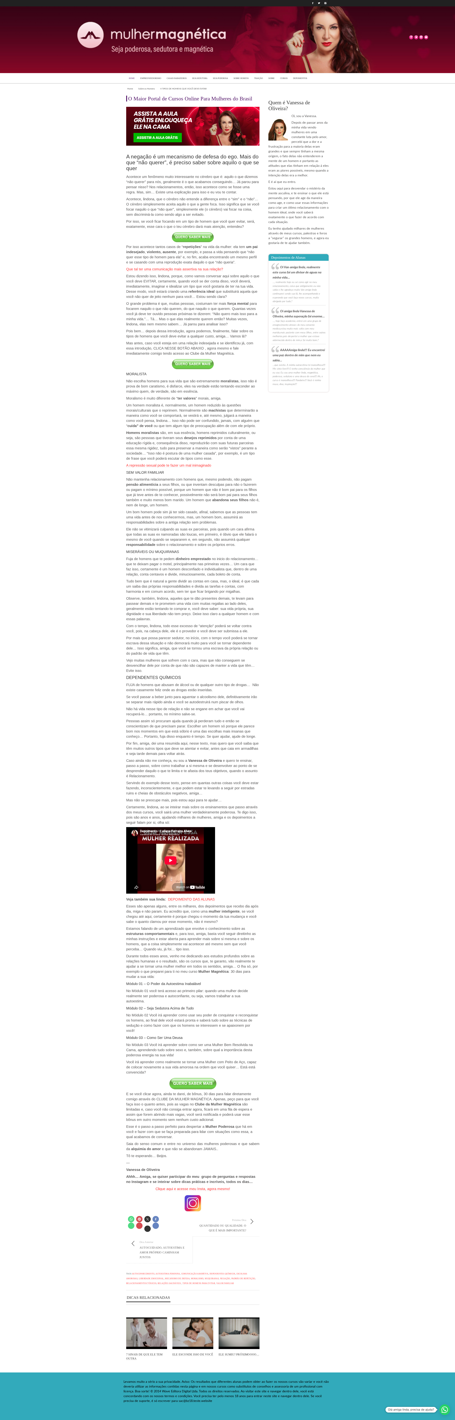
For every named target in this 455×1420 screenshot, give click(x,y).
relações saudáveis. (169, 1283)
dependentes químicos (222, 1274)
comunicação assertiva (194, 1274)
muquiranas (212, 1278)
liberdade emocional (151, 1278)
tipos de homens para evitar (199, 1283)
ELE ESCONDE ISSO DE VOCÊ (192, 1354)
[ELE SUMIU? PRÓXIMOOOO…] (239, 1333)
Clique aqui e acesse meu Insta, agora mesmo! (193, 1189)
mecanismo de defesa (177, 1278)
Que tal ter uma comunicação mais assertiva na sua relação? (174, 269)
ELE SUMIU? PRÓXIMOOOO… (239, 1354)
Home (130, 89)
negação (225, 1278)
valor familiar (225, 1283)
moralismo (197, 1278)
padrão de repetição (243, 1278)
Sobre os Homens (146, 89)
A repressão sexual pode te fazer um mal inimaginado (168, 465)
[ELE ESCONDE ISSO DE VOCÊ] (192, 1333)
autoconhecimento (143, 1274)
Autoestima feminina (168, 1274)
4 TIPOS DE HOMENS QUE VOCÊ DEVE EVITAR (183, 89)
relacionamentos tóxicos (141, 1283)
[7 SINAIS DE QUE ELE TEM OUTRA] (146, 1333)
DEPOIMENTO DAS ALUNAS (191, 899)
